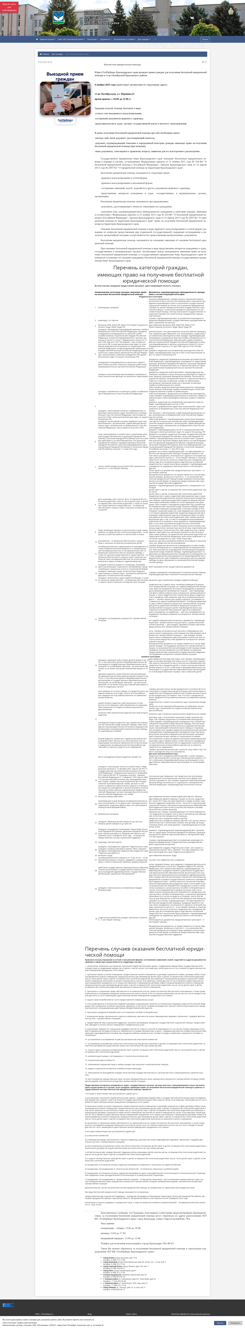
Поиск (205, 39)
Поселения (92, 39)
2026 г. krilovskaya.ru (44, 1314)
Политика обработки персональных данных (190, 1314)
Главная (45, 54)
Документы (105, 39)
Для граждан (143, 39)
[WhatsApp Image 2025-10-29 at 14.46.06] (65, 98)
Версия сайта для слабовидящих (9, 7)
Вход (90, 1314)
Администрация (47, 39)
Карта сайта (131, 1314)
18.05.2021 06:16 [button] (45, 62)
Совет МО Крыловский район (71, 39)
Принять (220, 1323)
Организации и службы (124, 39)
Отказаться (235, 1323)
